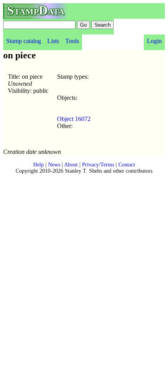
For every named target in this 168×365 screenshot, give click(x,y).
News (54, 165)
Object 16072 (74, 119)
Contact (126, 165)
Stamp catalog (23, 41)
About (71, 165)
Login (154, 41)
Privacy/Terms (98, 165)
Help (38, 165)
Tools (72, 41)
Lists (53, 41)
